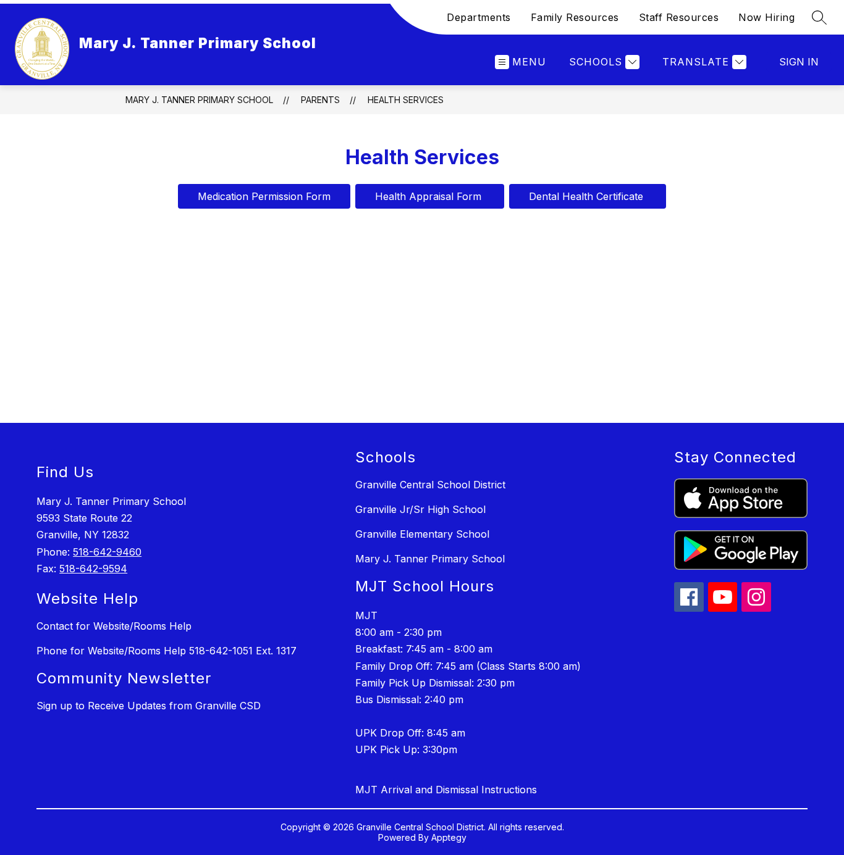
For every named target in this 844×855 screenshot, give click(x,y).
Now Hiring (766, 17)
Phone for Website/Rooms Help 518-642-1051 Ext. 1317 (166, 650)
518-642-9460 (107, 552)
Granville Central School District (430, 484)
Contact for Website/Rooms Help (114, 626)
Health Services (406, 99)
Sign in (799, 62)
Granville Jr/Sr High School (420, 509)
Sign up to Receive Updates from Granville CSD (148, 705)
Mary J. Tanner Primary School (199, 99)
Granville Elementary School (422, 534)
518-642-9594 (93, 568)
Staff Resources (679, 17)
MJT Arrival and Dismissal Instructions (446, 789)
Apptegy (448, 837)
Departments (479, 17)
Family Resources (575, 17)
